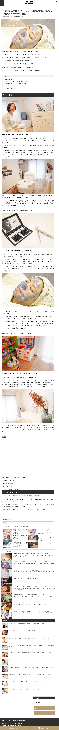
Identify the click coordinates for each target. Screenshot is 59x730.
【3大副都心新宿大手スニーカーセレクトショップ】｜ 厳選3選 (21, 630)
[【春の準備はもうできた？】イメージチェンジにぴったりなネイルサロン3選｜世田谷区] (28, 590)
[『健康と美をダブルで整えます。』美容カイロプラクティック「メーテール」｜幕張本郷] (41, 532)
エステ (5, 526)
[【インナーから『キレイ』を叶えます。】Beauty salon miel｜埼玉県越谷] (41, 545)
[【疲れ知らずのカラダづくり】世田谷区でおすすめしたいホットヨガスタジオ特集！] (28, 557)
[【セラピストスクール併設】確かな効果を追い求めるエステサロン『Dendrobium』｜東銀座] (15, 532)
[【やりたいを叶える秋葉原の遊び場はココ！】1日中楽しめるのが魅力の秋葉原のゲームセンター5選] (28, 565)
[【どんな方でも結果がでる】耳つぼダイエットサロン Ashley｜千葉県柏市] (41, 538)
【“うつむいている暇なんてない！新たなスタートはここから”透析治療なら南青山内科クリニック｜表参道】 (31, 667)
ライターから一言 (9, 88)
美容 (9, 526)
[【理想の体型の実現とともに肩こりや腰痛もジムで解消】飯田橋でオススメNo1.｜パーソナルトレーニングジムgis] (28, 598)
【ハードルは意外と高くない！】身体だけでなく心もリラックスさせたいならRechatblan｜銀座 (28, 681)
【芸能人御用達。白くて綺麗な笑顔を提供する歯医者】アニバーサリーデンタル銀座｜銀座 (27, 623)
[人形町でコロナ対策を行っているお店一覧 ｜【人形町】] (28, 582)
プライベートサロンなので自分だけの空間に (17, 81)
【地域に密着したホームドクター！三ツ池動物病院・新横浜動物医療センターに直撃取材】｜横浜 (28, 638)
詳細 (8, 85)
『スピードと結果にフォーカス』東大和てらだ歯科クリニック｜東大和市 (23, 689)
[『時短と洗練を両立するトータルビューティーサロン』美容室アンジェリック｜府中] (15, 545)
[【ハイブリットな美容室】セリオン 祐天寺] (15, 538)
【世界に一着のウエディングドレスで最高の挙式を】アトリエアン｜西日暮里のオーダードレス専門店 (29, 674)
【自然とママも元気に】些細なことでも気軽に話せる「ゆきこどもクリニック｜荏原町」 (27, 659)
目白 (5, 522)
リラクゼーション (16, 526)
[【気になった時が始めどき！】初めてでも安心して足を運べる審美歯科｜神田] (28, 573)
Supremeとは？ (9, 79)
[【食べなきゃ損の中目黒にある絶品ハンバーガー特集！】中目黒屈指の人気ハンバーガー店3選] (28, 606)
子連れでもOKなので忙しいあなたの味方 (16, 83)
